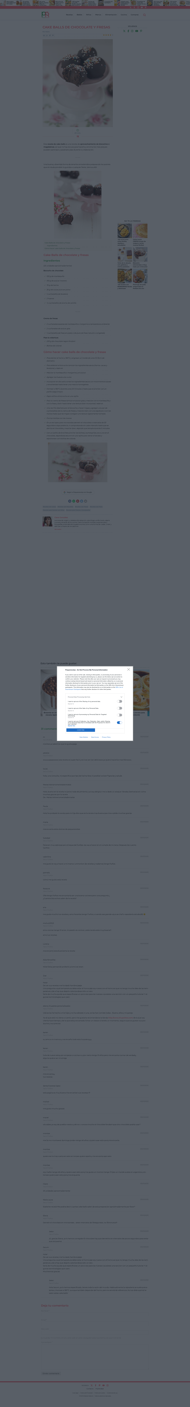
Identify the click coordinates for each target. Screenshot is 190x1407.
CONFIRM (80, 730)
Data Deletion (84, 737)
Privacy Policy (106, 737)
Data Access (95, 737)
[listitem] (95, 697)
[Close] (129, 670)
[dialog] (95, 703)
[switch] (119, 701)
